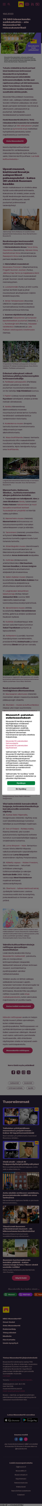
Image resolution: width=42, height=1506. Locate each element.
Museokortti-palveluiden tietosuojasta (17, 742)
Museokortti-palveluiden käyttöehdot (17, 746)
